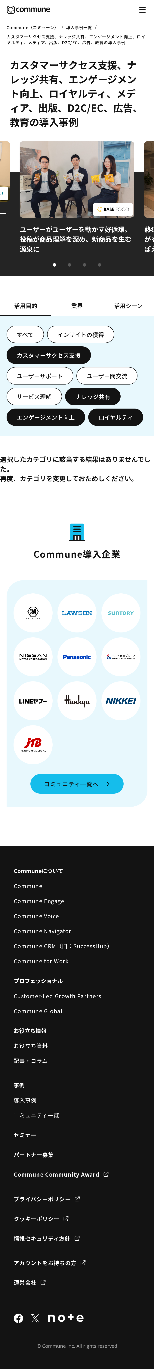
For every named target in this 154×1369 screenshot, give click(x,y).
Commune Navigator (42, 931)
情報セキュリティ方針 (42, 1238)
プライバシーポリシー (42, 1199)
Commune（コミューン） (33, 27)
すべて (25, 334)
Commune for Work (41, 961)
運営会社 (25, 1282)
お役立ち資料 (31, 1045)
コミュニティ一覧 (36, 1115)
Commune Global (38, 1011)
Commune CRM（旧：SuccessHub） (63, 946)
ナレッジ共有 (92, 396)
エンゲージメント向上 (46, 417)
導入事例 (25, 1100)
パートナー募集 (34, 1154)
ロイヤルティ (116, 417)
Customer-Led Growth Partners (58, 996)
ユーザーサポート (40, 376)
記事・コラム (31, 1061)
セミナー (25, 1135)
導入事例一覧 (79, 27)
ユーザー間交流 (107, 376)
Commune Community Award (57, 1174)
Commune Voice (36, 916)
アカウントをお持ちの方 (45, 1263)
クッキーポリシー (37, 1218)
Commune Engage (39, 901)
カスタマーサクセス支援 (49, 355)
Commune (28, 886)
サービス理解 (34, 396)
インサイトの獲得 (80, 334)
